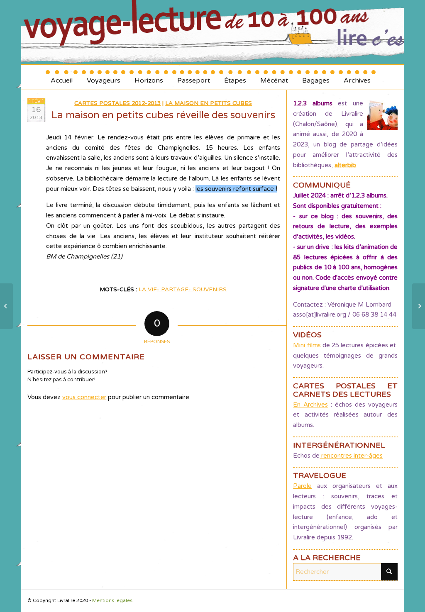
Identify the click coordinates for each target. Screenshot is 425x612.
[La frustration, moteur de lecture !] (6, 306)
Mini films (306, 345)
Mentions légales (112, 600)
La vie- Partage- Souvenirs (183, 289)
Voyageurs (103, 77)
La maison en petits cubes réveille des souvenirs (163, 115)
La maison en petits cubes (208, 103)
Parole (302, 486)
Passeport (193, 77)
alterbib (345, 165)
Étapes (235, 77)
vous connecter (84, 397)
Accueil (62, 77)
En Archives (310, 404)
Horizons (148, 77)
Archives (357, 77)
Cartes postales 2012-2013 (117, 103)
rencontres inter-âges (351, 455)
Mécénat (274, 77)
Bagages (316, 77)
